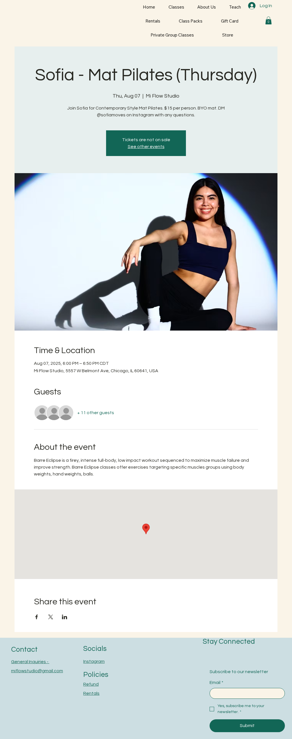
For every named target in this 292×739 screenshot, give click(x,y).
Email (216, 682)
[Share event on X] (50, 617)
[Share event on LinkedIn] (64, 617)
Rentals (91, 693)
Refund (91, 684)
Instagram (94, 661)
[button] (268, 20)
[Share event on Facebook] (36, 617)
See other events (146, 146)
